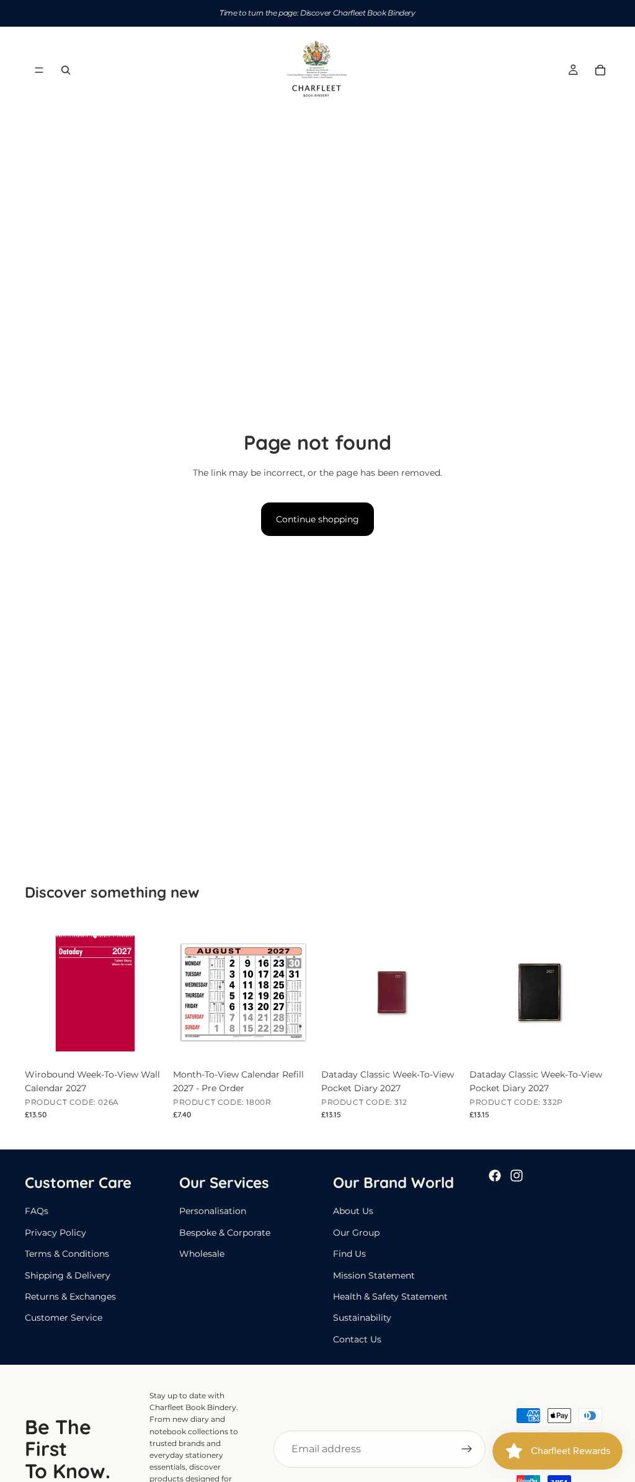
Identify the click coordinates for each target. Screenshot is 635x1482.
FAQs (36, 1210)
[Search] (65, 70)
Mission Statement (374, 1274)
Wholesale (201, 1253)
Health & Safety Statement (390, 1296)
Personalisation (212, 1210)
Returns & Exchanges (70, 1296)
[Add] (146, 1043)
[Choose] (443, 1043)
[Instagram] (516, 1175)
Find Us (349, 1253)
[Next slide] (448, 992)
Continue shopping (317, 519)
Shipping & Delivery (67, 1274)
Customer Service (63, 1317)
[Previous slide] (335, 992)
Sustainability (362, 1317)
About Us (353, 1210)
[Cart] (600, 70)
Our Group (356, 1232)
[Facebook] (494, 1175)
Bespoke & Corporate (224, 1232)
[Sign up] (467, 1449)
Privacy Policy (55, 1232)
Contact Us (357, 1339)
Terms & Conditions (67, 1253)
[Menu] (39, 70)
